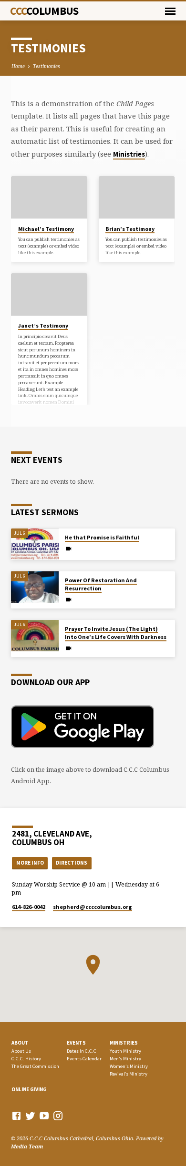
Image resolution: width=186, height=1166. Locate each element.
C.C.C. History (26, 1059)
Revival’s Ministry (128, 1074)
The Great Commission (35, 1066)
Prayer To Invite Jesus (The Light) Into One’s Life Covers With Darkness (115, 632)
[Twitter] (30, 1115)
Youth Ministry (125, 1051)
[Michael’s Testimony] (49, 197)
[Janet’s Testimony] (49, 294)
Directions (71, 862)
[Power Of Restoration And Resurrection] (35, 587)
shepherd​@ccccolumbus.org (92, 906)
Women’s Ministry (129, 1066)
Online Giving (29, 1089)
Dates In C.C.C (81, 1051)
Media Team (27, 1146)
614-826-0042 (28, 906)
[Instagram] (57, 1115)
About (20, 1042)
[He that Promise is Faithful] (35, 544)
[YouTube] (44, 1115)
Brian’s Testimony (130, 228)
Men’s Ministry (125, 1059)
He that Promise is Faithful (102, 537)
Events (76, 1042)
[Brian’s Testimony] (137, 197)
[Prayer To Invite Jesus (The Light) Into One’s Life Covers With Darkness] (35, 636)
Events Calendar (84, 1059)
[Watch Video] (68, 548)
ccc (44, 11)
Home (18, 66)
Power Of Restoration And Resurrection (101, 584)
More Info (30, 862)
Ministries (129, 154)
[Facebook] (16, 1115)
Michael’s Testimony (46, 228)
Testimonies (46, 66)
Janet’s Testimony (43, 325)
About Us (21, 1051)
